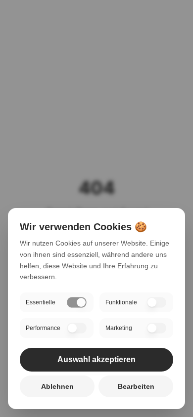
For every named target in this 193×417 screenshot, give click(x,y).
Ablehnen (57, 386)
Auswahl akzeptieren (96, 359)
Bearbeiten (136, 386)
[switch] (77, 302)
